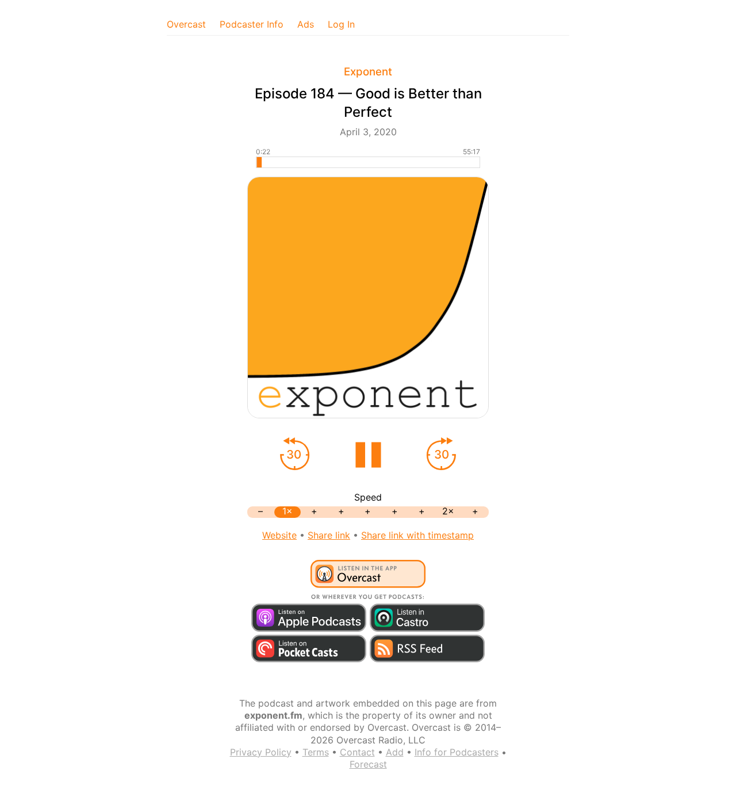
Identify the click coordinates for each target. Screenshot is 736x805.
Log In (341, 24)
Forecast (368, 764)
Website (279, 535)
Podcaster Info (251, 24)
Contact (357, 752)
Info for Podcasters (457, 752)
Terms (315, 752)
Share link (329, 535)
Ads (305, 24)
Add (395, 752)
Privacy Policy (261, 752)
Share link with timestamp (417, 535)
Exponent (368, 71)
